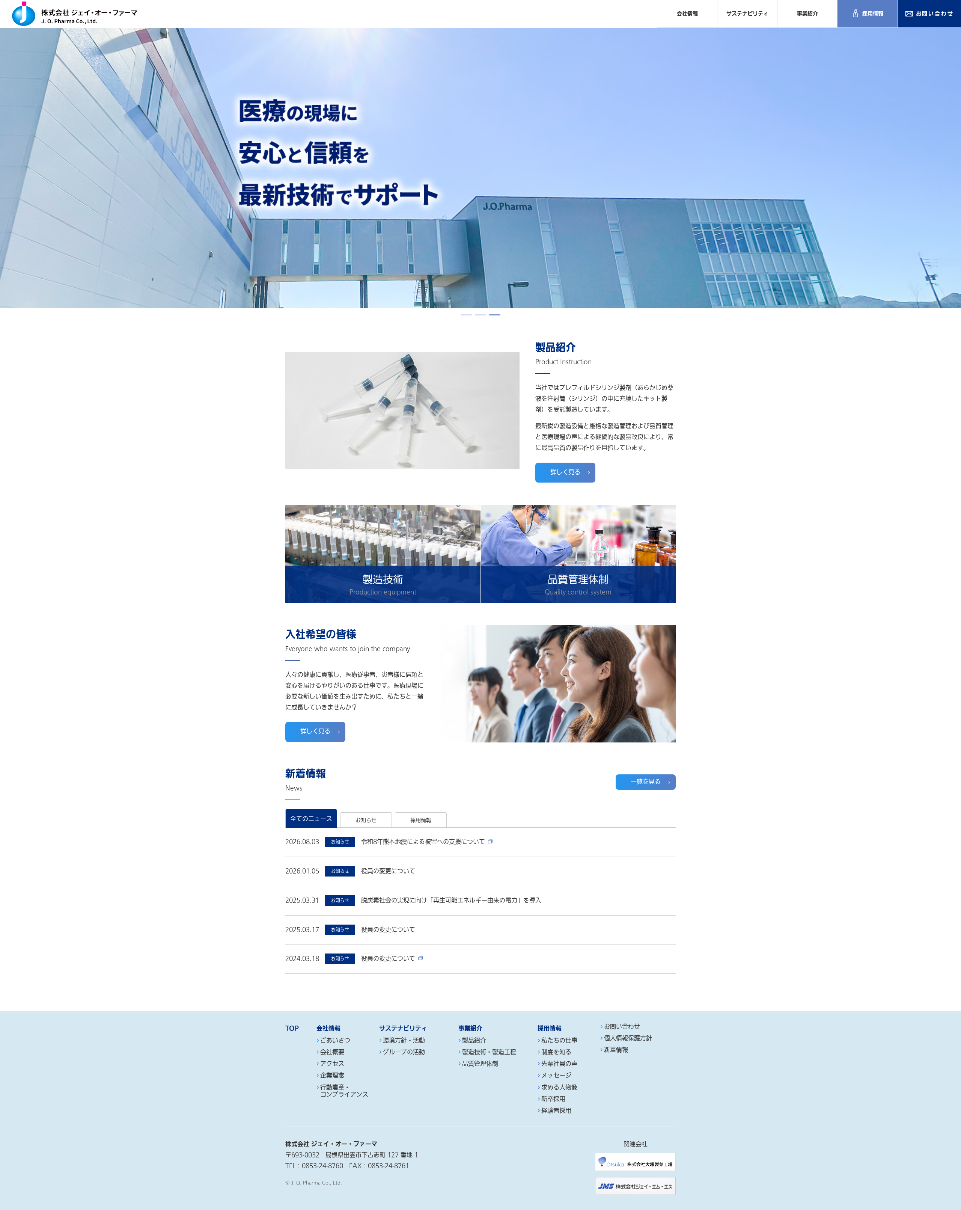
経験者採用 (556, 1111)
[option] (480, 168)
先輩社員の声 (559, 1064)
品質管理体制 (480, 1064)
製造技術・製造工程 (489, 1052)
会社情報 (687, 13)
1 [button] (466, 314)
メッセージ (556, 1075)
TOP (292, 1028)
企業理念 (332, 1075)
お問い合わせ (935, 13)
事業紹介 (807, 13)
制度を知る (556, 1052)
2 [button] (480, 314)
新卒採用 (553, 1099)
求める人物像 (559, 1087)
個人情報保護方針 (628, 1038)
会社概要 (332, 1052)
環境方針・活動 (404, 1040)
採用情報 (872, 13)
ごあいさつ (335, 1040)
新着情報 (616, 1050)
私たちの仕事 (559, 1040)
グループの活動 (404, 1052)
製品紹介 (474, 1040)
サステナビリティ (747, 13)
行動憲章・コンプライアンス (344, 1091)
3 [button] (494, 314)
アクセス (332, 1064)
